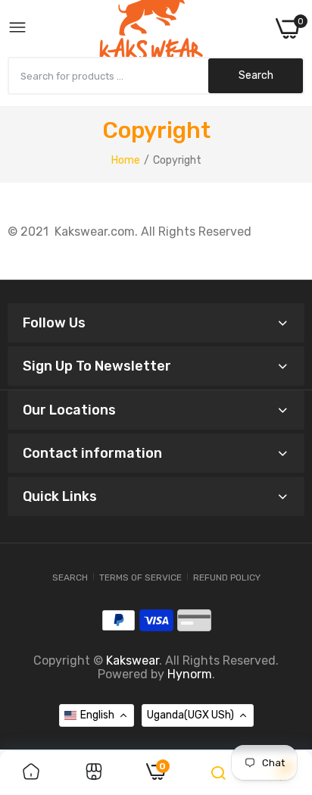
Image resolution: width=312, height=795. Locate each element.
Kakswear (132, 660)
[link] (31, 773)
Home (125, 160)
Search (70, 577)
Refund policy (227, 577)
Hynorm (189, 674)
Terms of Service (140, 577)
